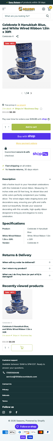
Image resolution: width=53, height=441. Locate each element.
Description (8, 179)
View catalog (4, 9)
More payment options (26, 143)
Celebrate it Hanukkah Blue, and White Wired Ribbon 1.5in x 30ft (17, 329)
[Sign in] (43, 8)
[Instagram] (3, 412)
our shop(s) (21, 105)
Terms (4, 401)
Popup (41, 108)
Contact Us (6, 384)
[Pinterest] (10, 412)
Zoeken (47, 15)
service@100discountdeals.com (21, 376)
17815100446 (12, 372)
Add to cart (31, 127)
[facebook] (16, 412)
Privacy (5, 390)
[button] (31, 93)
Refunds (5, 395)
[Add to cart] (21, 347)
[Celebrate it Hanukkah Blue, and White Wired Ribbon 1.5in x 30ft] (17, 304)
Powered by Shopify (35, 421)
